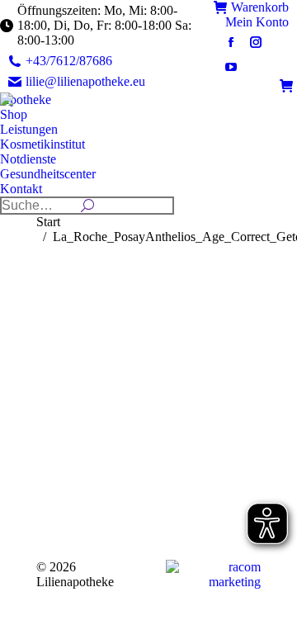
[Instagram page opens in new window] (255, 42)
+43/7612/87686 (69, 61)
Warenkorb (260, 7)
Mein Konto (257, 22)
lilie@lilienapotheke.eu (85, 81)
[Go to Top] (272, 619)
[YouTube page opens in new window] (231, 67)
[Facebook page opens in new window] (231, 42)
